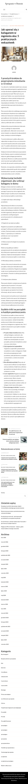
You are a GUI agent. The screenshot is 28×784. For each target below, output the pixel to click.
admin (14, 72)
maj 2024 (3, 595)
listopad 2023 (4, 622)
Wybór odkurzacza (6, 765)
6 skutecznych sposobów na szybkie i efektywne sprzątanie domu (9, 471)
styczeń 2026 (4, 542)
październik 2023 (5, 626)
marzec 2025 (4, 586)
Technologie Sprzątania (7, 752)
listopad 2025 (4, 550)
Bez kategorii (4, 654)
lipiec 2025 (4, 568)
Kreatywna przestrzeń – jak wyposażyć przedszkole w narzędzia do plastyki (11, 517)
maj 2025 (3, 577)
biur (2, 663)
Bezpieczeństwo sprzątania (8, 658)
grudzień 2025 (5, 546)
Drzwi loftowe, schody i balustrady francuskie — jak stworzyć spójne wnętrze (14, 522)
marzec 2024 (4, 604)
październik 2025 (5, 555)
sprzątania (4, 739)
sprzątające (4, 725)
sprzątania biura (5, 743)
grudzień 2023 (5, 617)
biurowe (3, 667)
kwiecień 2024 (5, 599)
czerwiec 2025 (5, 573)
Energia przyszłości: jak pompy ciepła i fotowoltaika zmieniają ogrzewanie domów (12, 507)
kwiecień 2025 (5, 582)
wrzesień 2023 (5, 631)
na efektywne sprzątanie (17, 25)
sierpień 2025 (4, 564)
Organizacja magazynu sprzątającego (11, 707)
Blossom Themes (14, 778)
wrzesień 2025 (5, 559)
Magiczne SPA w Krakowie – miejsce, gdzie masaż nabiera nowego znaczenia (12, 527)
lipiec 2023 (4, 639)
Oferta (3, 703)
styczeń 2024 (4, 613)
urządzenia (4, 756)
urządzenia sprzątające (7, 761)
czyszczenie (4, 685)
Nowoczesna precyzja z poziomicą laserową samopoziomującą (12, 512)
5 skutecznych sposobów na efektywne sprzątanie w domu (9, 458)
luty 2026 (3, 537)
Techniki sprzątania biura (7, 747)
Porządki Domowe (6, 721)
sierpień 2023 (4, 635)
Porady (3, 716)
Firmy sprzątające (6, 694)
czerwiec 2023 (5, 644)
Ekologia (3, 690)
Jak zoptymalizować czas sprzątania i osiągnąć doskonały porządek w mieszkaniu (8, 484)
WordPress (14, 780)
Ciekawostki (4, 676)
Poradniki (3, 712)
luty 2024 (3, 608)
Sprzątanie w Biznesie (14, 3)
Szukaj (3, 492)
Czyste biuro (4, 681)
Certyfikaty (4, 672)
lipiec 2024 (4, 591)
